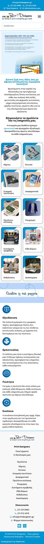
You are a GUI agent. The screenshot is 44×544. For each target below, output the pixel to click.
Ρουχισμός (30, 220)
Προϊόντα (22, 461)
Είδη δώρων (30, 249)
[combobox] (22, 26)
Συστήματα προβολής (8, 250)
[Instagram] (25, 526)
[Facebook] (19, 526)
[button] (39, 16)
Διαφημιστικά (31, 191)
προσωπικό (9, 128)
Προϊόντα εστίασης (8, 221)
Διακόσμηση (31, 277)
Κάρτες (6, 164)
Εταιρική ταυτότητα (8, 192)
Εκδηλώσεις (9, 277)
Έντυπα (28, 164)
